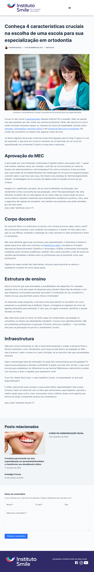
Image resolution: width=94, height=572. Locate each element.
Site (66, 504)
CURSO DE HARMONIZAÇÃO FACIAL (66, 433)
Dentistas (50, 47)
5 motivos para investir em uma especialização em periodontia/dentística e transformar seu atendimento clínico (24, 461)
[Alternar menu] (69, 8)
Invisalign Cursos (13, 474)
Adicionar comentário (16, 513)
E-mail (38, 504)
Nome (9, 504)
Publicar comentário (16, 536)
